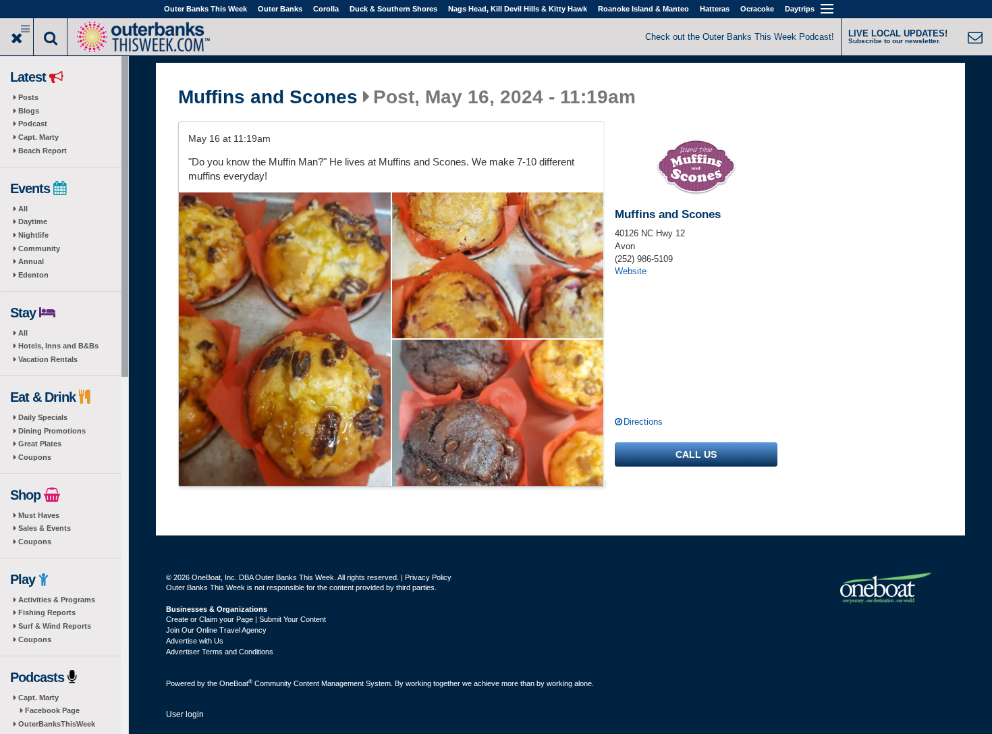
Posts (28, 97)
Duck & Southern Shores (393, 9)
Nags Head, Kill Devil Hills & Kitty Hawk (517, 9)
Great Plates (39, 444)
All (23, 209)
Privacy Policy (428, 577)
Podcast (32, 124)
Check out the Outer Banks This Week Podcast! (739, 37)
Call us (696, 454)
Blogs (28, 111)
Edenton (33, 275)
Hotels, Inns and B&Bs (58, 346)
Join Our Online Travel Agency (216, 630)
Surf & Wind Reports (54, 626)
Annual (31, 261)
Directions (643, 422)
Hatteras (714, 9)
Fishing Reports (47, 612)
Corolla (326, 9)
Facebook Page (52, 710)
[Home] (143, 35)
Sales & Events (44, 528)
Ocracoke (757, 9)
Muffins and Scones (268, 97)
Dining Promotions (52, 431)
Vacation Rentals (48, 359)
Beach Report (42, 151)
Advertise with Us (194, 641)
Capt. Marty (38, 137)
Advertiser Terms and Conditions (219, 652)
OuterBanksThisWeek (56, 724)
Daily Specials (42, 417)
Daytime (32, 221)
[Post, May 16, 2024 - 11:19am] (285, 339)
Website (630, 271)
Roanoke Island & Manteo (643, 9)
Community (39, 248)
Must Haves (38, 515)
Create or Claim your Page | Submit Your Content (246, 619)
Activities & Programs (56, 600)
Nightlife (33, 235)
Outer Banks (280, 9)
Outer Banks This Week (205, 9)
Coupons (34, 457)
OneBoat (235, 683)
